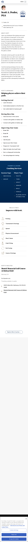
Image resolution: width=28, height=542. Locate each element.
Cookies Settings (14, 530)
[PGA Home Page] (2, 1)
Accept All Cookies (14, 539)
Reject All (14, 534)
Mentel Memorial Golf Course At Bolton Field (15, 291)
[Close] (26, 519)
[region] (14, 529)
